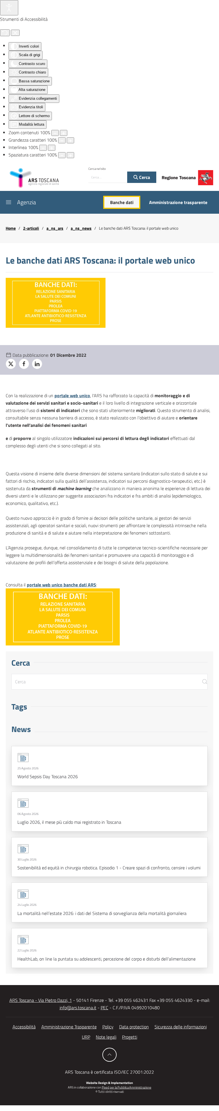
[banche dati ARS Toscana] (63, 616)
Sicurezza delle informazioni (181, 1026)
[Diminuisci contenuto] (55, 133)
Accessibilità (24, 1026)
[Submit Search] (205, 682)
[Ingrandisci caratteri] (70, 140)
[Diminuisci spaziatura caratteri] (62, 155)
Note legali (106, 1036)
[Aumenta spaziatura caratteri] (70, 155)
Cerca (144, 177)
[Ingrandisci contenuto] (63, 133)
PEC (104, 1007)
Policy (107, 1026)
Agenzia (26, 202)
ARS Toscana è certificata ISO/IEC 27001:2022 (109, 1072)
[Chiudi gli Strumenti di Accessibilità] (15, 33)
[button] (8, 202)
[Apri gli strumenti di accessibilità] (9, 7)
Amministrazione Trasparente (69, 1026)
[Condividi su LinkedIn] (37, 364)
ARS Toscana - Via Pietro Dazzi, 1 (40, 1000)
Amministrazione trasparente (178, 202)
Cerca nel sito (97, 168)
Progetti (129, 1036)
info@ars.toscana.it (78, 1007)
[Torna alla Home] (34, 177)
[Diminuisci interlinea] (43, 148)
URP (86, 1036)
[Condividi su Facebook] (24, 364)
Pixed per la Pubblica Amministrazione (126, 1087)
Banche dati (121, 202)
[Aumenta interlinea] (51, 148)
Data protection (134, 1026)
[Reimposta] (5, 32)
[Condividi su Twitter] (11, 364)
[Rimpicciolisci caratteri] (62, 140)
